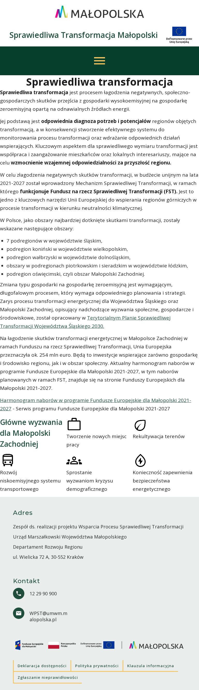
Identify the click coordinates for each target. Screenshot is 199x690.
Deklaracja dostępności (42, 665)
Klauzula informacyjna (150, 665)
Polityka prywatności (97, 665)
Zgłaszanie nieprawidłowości (48, 677)
